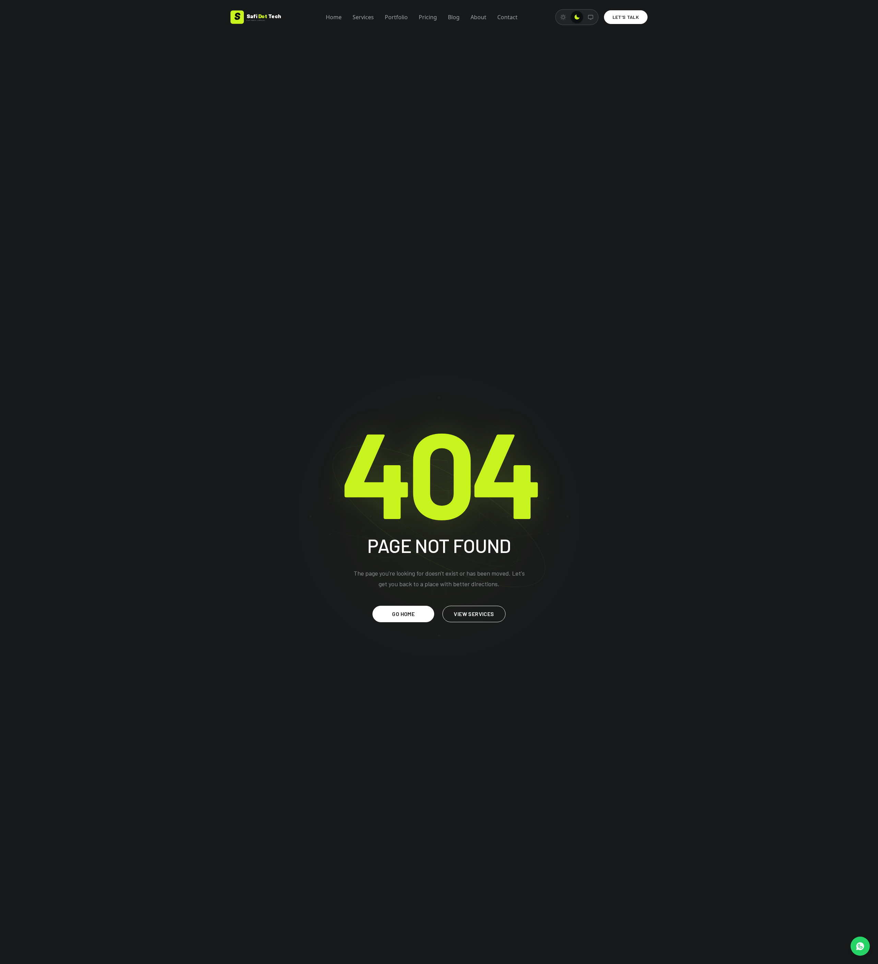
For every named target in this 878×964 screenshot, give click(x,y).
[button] (860, 946)
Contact (507, 17)
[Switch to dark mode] (577, 17)
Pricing (428, 17)
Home (334, 17)
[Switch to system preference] (590, 17)
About (478, 17)
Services (363, 17)
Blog (454, 17)
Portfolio (396, 17)
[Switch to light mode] (563, 17)
